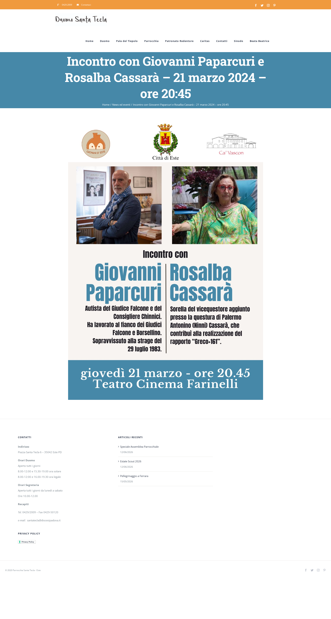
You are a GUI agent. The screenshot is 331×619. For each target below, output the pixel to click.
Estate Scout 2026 (130, 461)
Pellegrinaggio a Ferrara (134, 476)
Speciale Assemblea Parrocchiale (139, 446)
